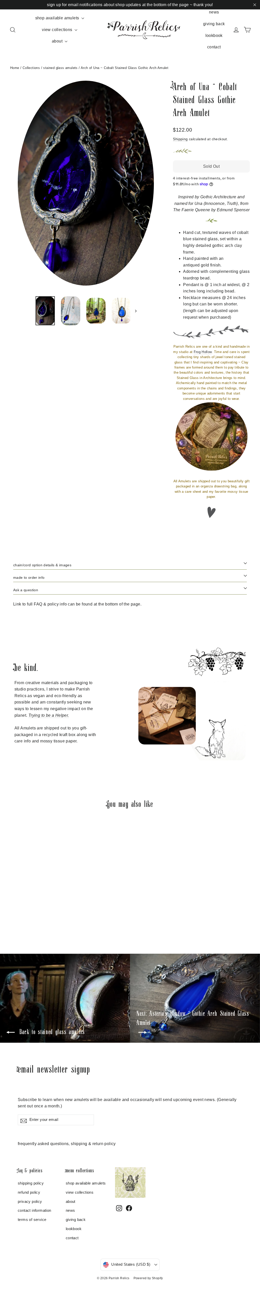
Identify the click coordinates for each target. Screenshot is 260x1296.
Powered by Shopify (148, 1278)
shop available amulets (57, 18)
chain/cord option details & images (42, 565)
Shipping (180, 139)
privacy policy (30, 1202)
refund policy (29, 1192)
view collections (57, 29)
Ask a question (25, 590)
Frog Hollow (203, 352)
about (57, 41)
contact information (34, 1210)
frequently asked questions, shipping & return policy (67, 1144)
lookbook (214, 35)
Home (14, 68)
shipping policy (31, 1183)
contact (214, 47)
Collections (31, 68)
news (214, 12)
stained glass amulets (60, 68)
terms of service (32, 1220)
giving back (214, 24)
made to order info (28, 577)
